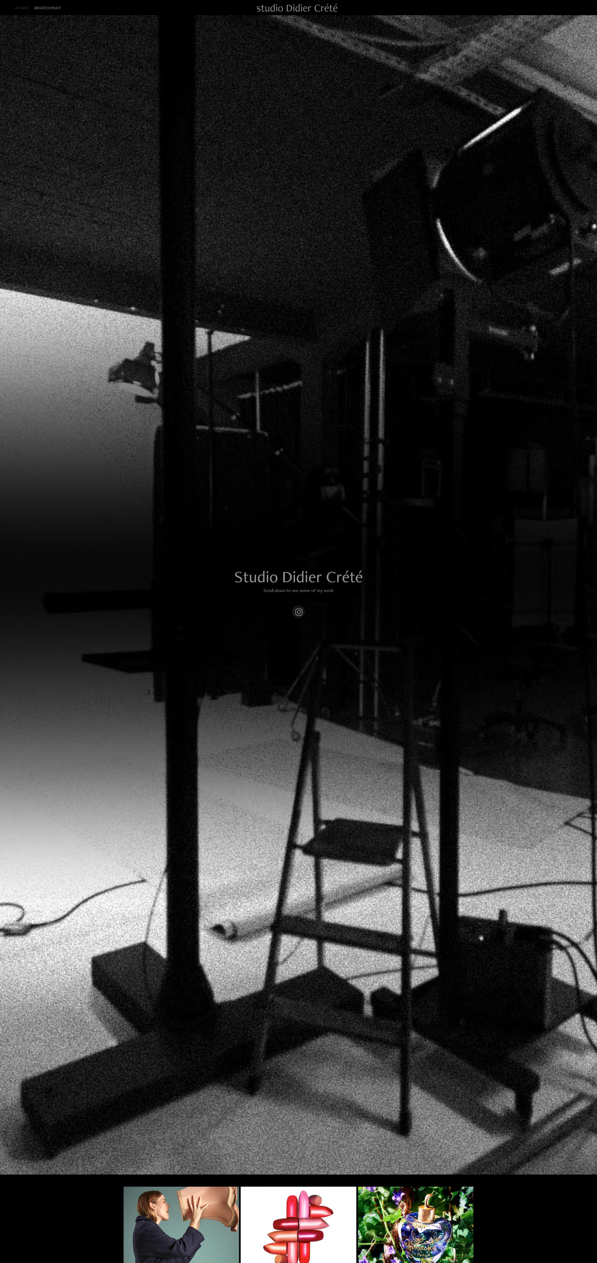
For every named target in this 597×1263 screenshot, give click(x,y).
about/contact (47, 7)
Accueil (21, 7)
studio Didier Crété (297, 7)
